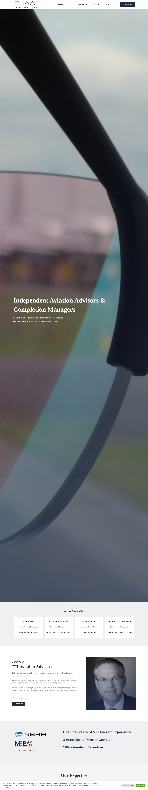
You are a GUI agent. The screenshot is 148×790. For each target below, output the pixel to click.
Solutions (81, 5)
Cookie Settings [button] (128, 785)
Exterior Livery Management (119, 627)
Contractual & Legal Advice (59, 627)
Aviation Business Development (28, 627)
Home (60, 5)
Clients (94, 5)
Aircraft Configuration (89, 621)
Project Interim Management (28, 632)
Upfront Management (89, 632)
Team (105, 5)
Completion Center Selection (89, 627)
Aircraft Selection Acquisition (58, 621)
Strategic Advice (28, 621)
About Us (70, 5)
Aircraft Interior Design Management (58, 632)
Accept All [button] (140, 785)
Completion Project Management (119, 621)
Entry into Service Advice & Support (119, 632)
